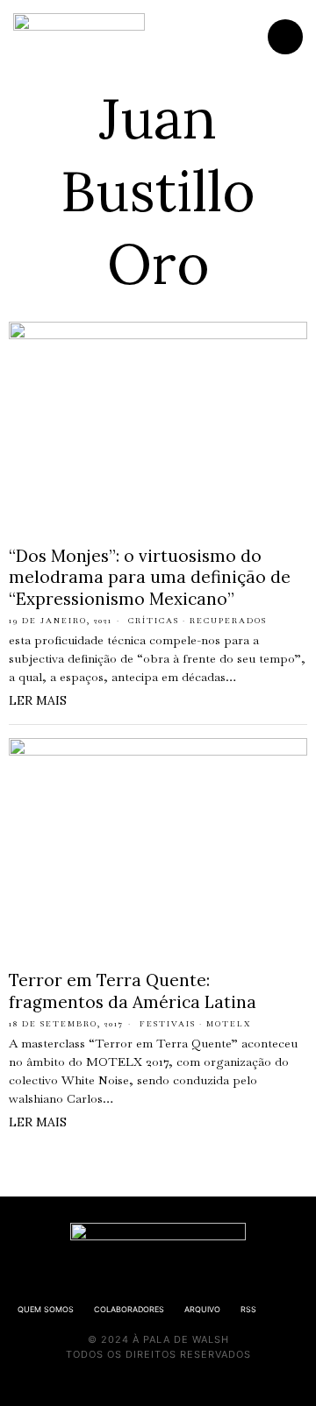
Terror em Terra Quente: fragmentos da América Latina (132, 990)
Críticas (153, 620)
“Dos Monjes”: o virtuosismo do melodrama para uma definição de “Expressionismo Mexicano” (150, 577)
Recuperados (228, 620)
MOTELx (228, 1024)
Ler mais (38, 700)
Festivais (168, 1024)
